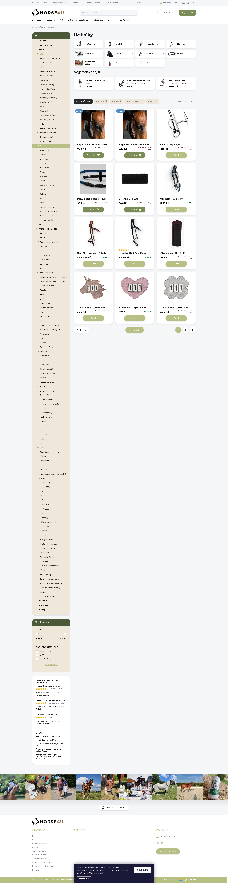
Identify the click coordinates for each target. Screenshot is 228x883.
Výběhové (45, 496)
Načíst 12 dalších (134, 330)
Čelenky (43, 194)
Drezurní (44, 561)
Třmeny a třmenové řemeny (52, 583)
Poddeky (44, 518)
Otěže (42, 181)
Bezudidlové (45, 159)
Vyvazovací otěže (47, 185)
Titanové (43, 268)
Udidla (42, 198)
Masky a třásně (45, 93)
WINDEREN (44, 605)
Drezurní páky (46, 303)
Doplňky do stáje (47, 596)
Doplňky (42, 378)
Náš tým (35, 3)
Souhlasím (142, 870)
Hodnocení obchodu (60, 3)
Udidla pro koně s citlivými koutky (54, 277)
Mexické (43, 163)
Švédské (43, 176)
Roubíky (43, 351)
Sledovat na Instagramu (116, 807)
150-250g (45, 509)
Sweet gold (45, 264)
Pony (41, 106)
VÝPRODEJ (43, 233)
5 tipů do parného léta (46, 740)
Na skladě (45, 652)
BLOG (45, 3)
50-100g (45, 505)
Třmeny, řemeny (46, 141)
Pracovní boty (46, 413)
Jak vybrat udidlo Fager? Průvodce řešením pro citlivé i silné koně (49, 756)
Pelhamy (44, 343)
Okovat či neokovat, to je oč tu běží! (49, 745)
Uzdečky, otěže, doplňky (50, 588)
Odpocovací (45, 526)
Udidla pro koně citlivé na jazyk (52, 281)
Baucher (43, 290)
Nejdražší (116, 101)
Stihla (42, 360)
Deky (42, 465)
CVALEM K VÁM (45, 45)
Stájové (44, 478)
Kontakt (35, 870)
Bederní (44, 470)
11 (193, 330)
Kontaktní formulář (168, 851)
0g (43, 500)
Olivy (42, 338)
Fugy (42, 312)
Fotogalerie (77, 3)
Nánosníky (44, 168)
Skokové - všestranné (49, 566)
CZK (188, 3)
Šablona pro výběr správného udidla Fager (49, 750)
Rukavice (44, 439)
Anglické (43, 154)
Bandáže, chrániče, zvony (49, 58)
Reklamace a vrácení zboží (43, 866)
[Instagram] (162, 842)
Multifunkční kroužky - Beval (51, 329)
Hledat (135, 13)
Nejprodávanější (134, 101)
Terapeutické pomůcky (49, 579)
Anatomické (45, 150)
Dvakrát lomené (46, 308)
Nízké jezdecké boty (49, 400)
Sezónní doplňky (46, 220)
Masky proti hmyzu (48, 540)
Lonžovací (45, 531)
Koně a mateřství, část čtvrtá (48, 736)
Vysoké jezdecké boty (50, 404)
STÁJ (41, 225)
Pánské (44, 434)
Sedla (41, 124)
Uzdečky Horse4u (46, 216)
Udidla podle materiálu (48, 242)
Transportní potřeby (47, 133)
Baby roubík (45, 356)
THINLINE (43, 601)
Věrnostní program (93, 3)
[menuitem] (37, 20)
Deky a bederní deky (48, 71)
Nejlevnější (101, 101)
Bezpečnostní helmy (48, 391)
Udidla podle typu (46, 273)
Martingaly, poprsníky (48, 98)
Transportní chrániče (48, 137)
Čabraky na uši (45, 63)
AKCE (43, 655)
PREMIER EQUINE (46, 382)
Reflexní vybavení (46, 120)
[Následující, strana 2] (185, 330)
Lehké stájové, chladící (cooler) (53, 474)
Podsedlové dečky (47, 115)
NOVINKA (45, 659)
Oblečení (43, 443)
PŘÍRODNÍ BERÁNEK (48, 229)
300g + (45, 491)
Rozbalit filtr (51, 665)
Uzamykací (44, 365)
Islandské (44, 321)
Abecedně (152, 101)
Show (42, 172)
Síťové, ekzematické (49, 522)
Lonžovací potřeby (47, 89)
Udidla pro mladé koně (49, 286)
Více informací (96, 873)
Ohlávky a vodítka (46, 102)
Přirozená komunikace (48, 211)
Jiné (42, 430)
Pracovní (44, 426)
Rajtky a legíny (46, 417)
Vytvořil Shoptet (170, 880)
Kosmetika (43, 80)
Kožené (43, 251)
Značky (42, 609)
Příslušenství (45, 190)
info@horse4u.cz (168, 836)
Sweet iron (44, 260)
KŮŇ (41, 54)
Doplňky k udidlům (47, 369)
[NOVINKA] (93, 125)
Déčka (42, 299)
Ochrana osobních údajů (42, 862)
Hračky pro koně (46, 76)
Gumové (43, 246)
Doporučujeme (83, 101)
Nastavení (84, 879)
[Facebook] (158, 842)
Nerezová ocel (46, 255)
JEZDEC (42, 50)
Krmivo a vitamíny (46, 85)
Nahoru (83, 330)
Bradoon (43, 295)
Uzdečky (43, 146)
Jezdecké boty (46, 395)
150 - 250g (46, 487)
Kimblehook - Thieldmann (50, 325)
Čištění (42, 67)
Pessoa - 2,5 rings (47, 347)
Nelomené (44, 334)
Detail (176, 155)
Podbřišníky (44, 111)
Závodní (44, 421)
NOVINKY (43, 41)
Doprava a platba (111, 3)
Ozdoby (42, 203)
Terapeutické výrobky (48, 128)
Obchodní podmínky (40, 859)
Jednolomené (46, 316)
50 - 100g (46, 483)
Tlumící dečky (45, 575)
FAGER (42, 238)
